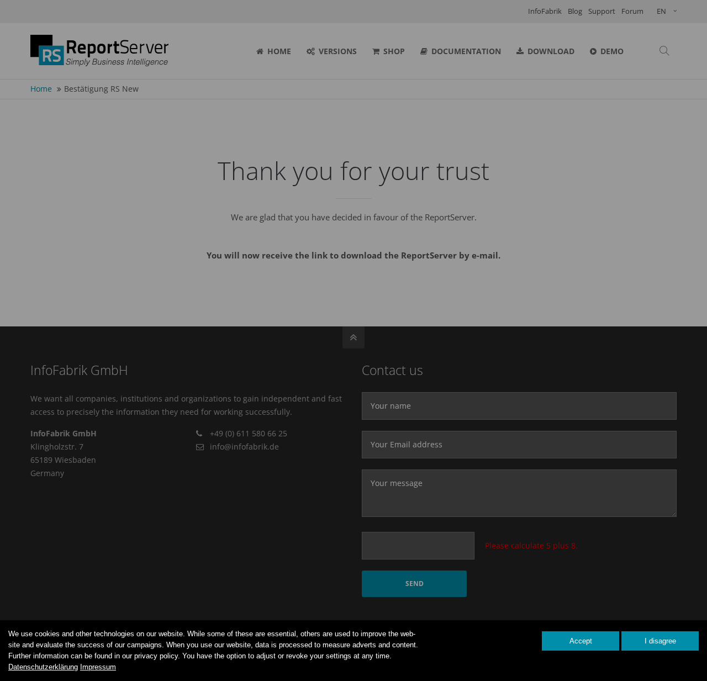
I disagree (660, 641)
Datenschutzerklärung (43, 667)
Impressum (98, 667)
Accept (580, 641)
